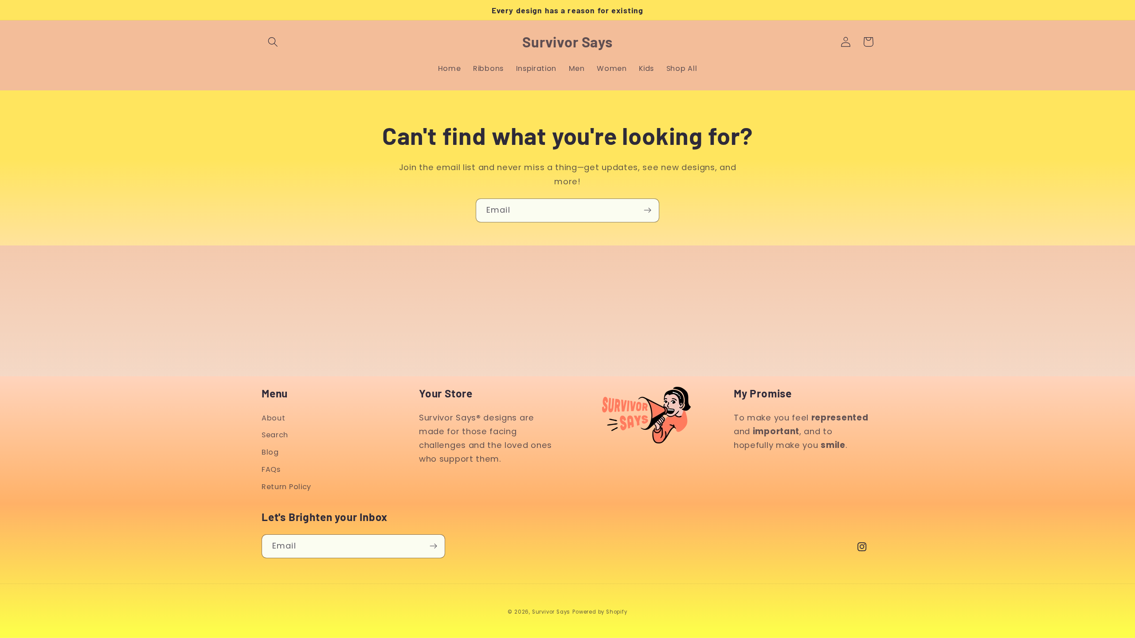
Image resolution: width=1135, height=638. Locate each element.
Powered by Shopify (599, 611)
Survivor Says (551, 611)
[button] (273, 42)
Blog (270, 452)
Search (275, 435)
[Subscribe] (647, 210)
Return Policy (286, 487)
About (273, 418)
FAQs (271, 469)
